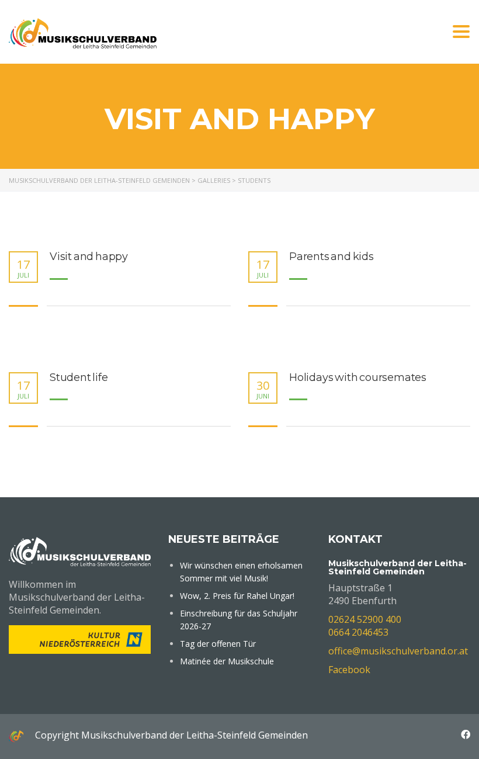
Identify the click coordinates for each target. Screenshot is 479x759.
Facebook (349, 669)
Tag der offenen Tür (218, 643)
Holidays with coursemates (357, 378)
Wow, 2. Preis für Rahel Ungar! (237, 595)
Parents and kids (331, 257)
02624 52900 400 (364, 619)
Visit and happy (89, 257)
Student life (79, 378)
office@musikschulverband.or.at (398, 650)
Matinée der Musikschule (227, 661)
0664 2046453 (358, 632)
